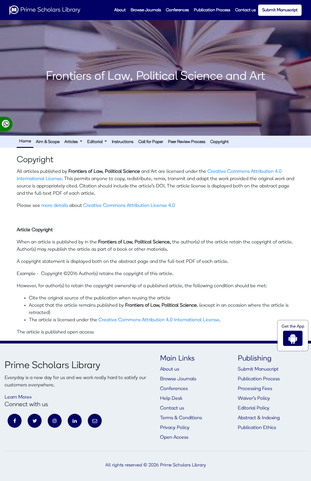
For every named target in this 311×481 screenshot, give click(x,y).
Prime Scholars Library (49, 10)
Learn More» (18, 397)
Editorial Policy (253, 408)
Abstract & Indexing (259, 418)
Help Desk (171, 398)
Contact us (245, 10)
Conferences (177, 10)
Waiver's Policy (254, 398)
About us (169, 369)
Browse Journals (146, 10)
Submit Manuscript (280, 10)
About (120, 10)
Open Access (174, 437)
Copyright (219, 142)
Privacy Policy (175, 427)
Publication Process (212, 10)
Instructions (122, 142)
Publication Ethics (257, 427)
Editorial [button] (95, 142)
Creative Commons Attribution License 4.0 (129, 205)
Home (25, 141)
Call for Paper (150, 142)
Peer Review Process (186, 142)
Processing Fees (255, 388)
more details (54, 205)
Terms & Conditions (181, 418)
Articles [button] (71, 142)
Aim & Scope (48, 142)
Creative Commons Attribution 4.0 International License (158, 320)
